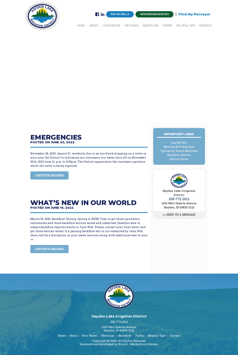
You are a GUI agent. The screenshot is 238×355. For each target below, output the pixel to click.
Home (81, 25)
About (94, 25)
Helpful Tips (185, 25)
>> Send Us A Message (179, 214)
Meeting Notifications (179, 147)
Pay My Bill (179, 142)
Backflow (150, 25)
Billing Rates (179, 159)
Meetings (132, 25)
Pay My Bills (120, 14)
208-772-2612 (179, 199)
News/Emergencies (154, 14)
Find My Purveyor (194, 14)
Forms (167, 25)
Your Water (111, 25)
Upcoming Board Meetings (179, 151)
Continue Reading (49, 175)
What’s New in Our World (83, 203)
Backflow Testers (179, 155)
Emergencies (56, 137)
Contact (205, 25)
